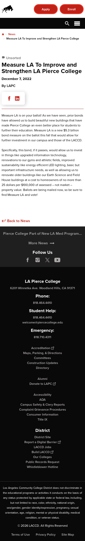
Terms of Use (20, 534)
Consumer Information (42, 414)
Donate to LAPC (40, 383)
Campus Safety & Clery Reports (42, 404)
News (11, 34)
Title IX (42, 419)
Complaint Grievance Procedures (42, 409)
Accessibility (42, 394)
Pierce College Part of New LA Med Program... (42, 233)
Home (3, 34)
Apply (46, 9)
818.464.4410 (42, 302)
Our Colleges (42, 457)
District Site (42, 437)
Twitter (47, 260)
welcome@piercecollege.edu (42, 322)
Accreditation (40, 348)
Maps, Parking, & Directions (42, 353)
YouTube (57, 260)
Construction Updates (42, 363)
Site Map (67, 534)
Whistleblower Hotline (42, 467)
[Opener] (81, 263)
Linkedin (17, 98)
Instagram (38, 260)
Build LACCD (41, 452)
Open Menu (77, 23)
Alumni (42, 378)
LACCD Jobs (42, 447)
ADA (42, 399)
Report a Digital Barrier (40, 442)
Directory (42, 368)
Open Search (67, 23)
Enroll (72, 9)
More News (38, 243)
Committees (42, 358)
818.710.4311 (42, 337)
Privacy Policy (46, 534)
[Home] (7, 9)
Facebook (9, 98)
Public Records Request (42, 462)
